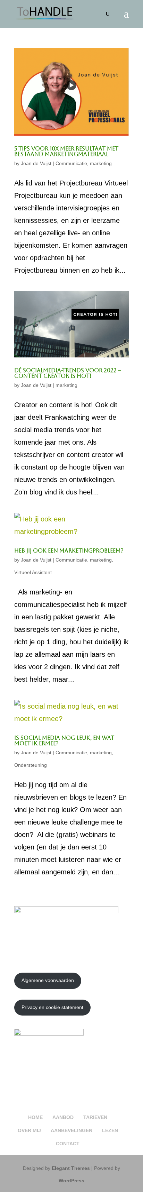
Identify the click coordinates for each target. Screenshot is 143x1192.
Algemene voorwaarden (48, 980)
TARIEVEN (95, 1117)
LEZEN (110, 1130)
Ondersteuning (30, 765)
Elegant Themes (71, 1168)
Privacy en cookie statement (52, 1007)
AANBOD (63, 1117)
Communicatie (71, 163)
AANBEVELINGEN (71, 1130)
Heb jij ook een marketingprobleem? (69, 550)
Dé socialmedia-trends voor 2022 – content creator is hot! (67, 373)
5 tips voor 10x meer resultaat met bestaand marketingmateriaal (66, 151)
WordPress (71, 1180)
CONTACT (67, 1143)
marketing (101, 163)
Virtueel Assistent (33, 572)
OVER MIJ (29, 1130)
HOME (35, 1117)
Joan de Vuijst (36, 163)
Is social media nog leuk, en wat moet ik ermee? (64, 741)
